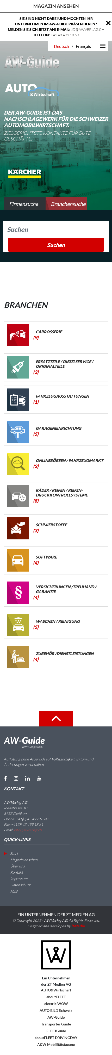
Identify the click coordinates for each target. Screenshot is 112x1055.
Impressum (18, 878)
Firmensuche (23, 204)
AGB (13, 891)
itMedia (78, 926)
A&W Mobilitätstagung (56, 1044)
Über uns (17, 866)
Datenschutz (19, 885)
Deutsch (61, 46)
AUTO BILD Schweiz (56, 1010)
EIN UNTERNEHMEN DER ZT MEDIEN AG (56, 914)
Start (13, 853)
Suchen (56, 245)
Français (83, 46)
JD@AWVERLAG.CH (87, 29)
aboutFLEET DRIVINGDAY (56, 1037)
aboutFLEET (56, 997)
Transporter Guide (56, 1024)
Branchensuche (68, 204)
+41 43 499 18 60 (65, 35)
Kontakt (16, 872)
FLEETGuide (56, 1031)
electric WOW (56, 1003)
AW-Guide (56, 1017)
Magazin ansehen (56, 6)
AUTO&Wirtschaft (56, 990)
